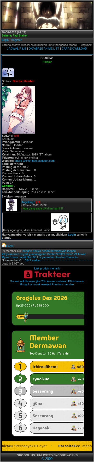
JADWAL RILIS (16, 48)
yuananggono (37, 254)
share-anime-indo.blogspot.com (35, 160)
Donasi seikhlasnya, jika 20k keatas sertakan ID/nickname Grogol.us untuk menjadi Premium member (47, 283)
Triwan (82, 254)
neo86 (46, 251)
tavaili (22, 257)
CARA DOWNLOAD (74, 48)
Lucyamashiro (46, 257)
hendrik (27, 251)
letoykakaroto (10, 254)
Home (10, 246)
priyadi (24, 254)
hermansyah (58, 251)
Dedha (51, 254)
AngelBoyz (28, 202)
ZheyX (37, 251)
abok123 (71, 254)
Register (16, 39)
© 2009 (47, 459)
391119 (60, 254)
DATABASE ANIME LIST (44, 48)
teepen (71, 251)
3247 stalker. (33, 260)
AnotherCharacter (67, 257)
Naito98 (31, 257)
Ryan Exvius (10, 257)
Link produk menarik (47, 268)
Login (5, 39)
